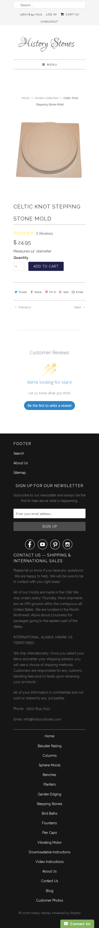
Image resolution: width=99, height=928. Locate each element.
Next (78, 307)
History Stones (41, 913)
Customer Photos (49, 900)
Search (18, 453)
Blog (49, 891)
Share (38, 292)
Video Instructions (50, 862)
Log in (51, 14)
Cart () (72, 14)
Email (79, 292)
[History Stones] (49, 44)
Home (49, 736)
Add (65, 292)
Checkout (49, 21)
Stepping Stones (49, 804)
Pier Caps (49, 833)
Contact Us (49, 881)
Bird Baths (49, 813)
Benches (49, 775)
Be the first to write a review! (49, 405)
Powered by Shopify (66, 913)
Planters (49, 784)
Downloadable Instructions (49, 852)
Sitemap (19, 473)
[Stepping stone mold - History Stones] (49, 151)
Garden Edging (49, 794)
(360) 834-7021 (31, 14)
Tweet (23, 292)
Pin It (52, 292)
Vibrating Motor (49, 842)
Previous (24, 307)
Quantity (20, 258)
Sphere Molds (50, 765)
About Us (20, 463)
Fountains (49, 823)
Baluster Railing (50, 746)
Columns (50, 755)
